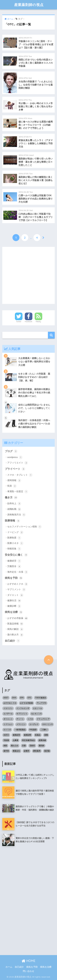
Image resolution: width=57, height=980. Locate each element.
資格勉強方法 (15, 514)
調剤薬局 (36, 751)
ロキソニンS (47, 724)
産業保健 (42, 740)
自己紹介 (12, 640)
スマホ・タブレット (19, 474)
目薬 (24, 746)
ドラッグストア (43, 719)
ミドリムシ (8, 724)
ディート (20, 719)
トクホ (30, 719)
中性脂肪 (33, 730)
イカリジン (8, 708)
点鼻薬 (15, 740)
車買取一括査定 (16, 491)
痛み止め (14, 746)
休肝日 (6, 735)
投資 (11, 485)
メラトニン (21, 724)
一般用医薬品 (20, 730)
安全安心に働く (16, 554)
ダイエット (14, 595)
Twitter (18, 321)
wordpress (14, 457)
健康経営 (13, 560)
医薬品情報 (14, 623)
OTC (29, 698)
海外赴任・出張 (17, 572)
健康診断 (13, 606)
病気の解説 (14, 629)
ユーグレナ (33, 724)
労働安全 (13, 566)
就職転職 (13, 509)
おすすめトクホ (17, 584)
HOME (30, 961)
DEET (5, 698)
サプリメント (15, 589)
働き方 (11, 497)
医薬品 (37, 735)
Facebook (28, 321)
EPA (22, 698)
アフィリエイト (17, 462)
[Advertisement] (28, 275)
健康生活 (13, 600)
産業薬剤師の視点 (29, 4)
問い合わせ (28, 971)
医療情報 (12, 520)
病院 (5, 746)
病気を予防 (13, 577)
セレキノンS (36, 714)
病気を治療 (13, 612)
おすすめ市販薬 (17, 618)
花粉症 (32, 746)
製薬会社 (16, 751)
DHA (14, 698)
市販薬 (6, 740)
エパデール (8, 714)
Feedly (38, 321)
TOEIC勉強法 (40, 698)
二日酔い (44, 730)
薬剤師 (41, 746)
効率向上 (13, 503)
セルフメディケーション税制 (23, 526)
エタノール (37, 708)
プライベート (14, 468)
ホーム (8, 967)
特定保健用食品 (28, 740)
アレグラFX (41, 703)
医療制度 (13, 537)
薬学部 (6, 751)
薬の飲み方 (14, 634)
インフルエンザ (22, 708)
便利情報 (13, 480)
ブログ (10, 451)
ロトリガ (7, 730)
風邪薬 (47, 751)
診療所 (26, 751)
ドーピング (14, 532)
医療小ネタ (14, 543)
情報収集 (13, 548)
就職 (46, 735)
